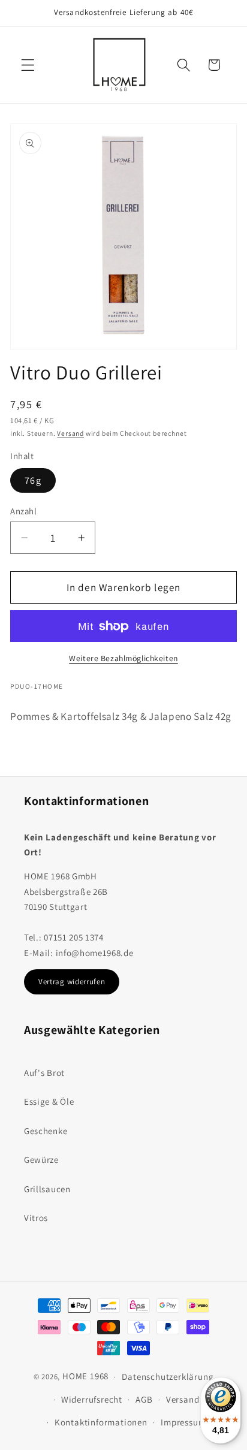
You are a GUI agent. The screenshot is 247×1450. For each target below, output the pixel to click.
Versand (70, 433)
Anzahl (23, 511)
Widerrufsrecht (91, 1399)
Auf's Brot (44, 1072)
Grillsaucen (47, 1189)
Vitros (36, 1217)
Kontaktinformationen (101, 1422)
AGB (143, 1399)
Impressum (183, 1422)
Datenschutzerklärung (167, 1376)
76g (33, 480)
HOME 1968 (85, 1376)
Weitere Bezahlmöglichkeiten (123, 658)
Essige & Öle (49, 1101)
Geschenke (45, 1131)
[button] (28, 65)
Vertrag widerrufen (71, 981)
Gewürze (41, 1159)
